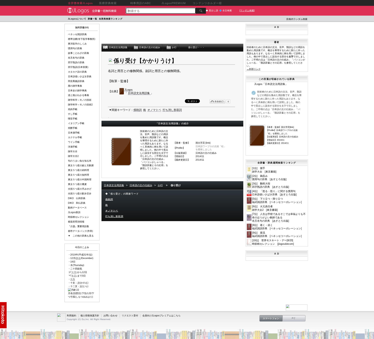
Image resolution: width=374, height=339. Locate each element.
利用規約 (71, 315)
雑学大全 (72, 151)
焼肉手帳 (72, 109)
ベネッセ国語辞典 (77, 34)
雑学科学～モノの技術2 (80, 104)
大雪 (73, 272)
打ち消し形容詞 (172, 109)
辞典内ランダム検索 (296, 19)
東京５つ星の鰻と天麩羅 (81, 165)
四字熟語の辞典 (76, 62)
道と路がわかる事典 (78, 95)
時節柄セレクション (78, 217)
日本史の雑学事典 (77, 90)
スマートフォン (271, 318)
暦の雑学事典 (75, 86)
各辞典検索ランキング (111, 19)
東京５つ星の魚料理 (78, 175)
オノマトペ (154, 109)
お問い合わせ (110, 315)
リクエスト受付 (130, 315)
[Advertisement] (197, 19)
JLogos (128, 89)
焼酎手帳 (72, 128)
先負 (72, 279)
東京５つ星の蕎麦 (77, 184)
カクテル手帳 (75, 137)
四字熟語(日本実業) (78, 67)
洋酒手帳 (72, 146)
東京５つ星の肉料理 (78, 170)
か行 (160, 185)
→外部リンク (254, 69)
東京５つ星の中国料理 (79, 179)
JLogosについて (77, 19)
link (208, 142)
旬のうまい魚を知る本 (79, 160)
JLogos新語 (74, 212)
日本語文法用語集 (139, 93)
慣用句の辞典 (75, 48)
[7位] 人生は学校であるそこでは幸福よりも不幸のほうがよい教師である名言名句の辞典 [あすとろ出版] (279, 217)
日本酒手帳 (74, 132)
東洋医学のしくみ (77, 43)
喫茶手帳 (72, 118)
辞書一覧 (92, 19)
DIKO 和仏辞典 (76, 203)
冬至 (73, 275)
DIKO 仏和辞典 (76, 198)
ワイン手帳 (74, 142)
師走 (78, 258)
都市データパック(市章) (80, 231)
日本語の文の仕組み (206, 153)
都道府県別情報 (76, 221)
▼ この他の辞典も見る (81, 235)
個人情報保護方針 (89, 315)
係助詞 (137, 109)
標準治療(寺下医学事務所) (81, 39)
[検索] (201, 11)
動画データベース (77, 207)
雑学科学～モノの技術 (79, 100)
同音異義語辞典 (76, 81)
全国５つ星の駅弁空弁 (79, 193)
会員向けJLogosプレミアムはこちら (161, 315)
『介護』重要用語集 (78, 226)
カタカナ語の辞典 (77, 71)
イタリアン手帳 (76, 123)
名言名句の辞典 (76, 57)
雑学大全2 (73, 156)
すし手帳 (72, 114)
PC (294, 318)
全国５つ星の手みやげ (79, 189)
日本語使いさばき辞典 (79, 76)
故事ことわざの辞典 (78, 53)
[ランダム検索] (247, 10)
